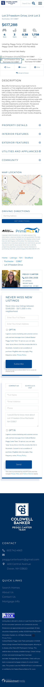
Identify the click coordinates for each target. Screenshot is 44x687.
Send (18, 464)
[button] (33, 3)
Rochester (9, 261)
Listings (13, 257)
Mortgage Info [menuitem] (11, 601)
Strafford (29, 257)
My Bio (35, 286)
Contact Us (14, 386)
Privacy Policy (21, 355)
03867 (19, 261)
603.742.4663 (14, 550)
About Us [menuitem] (7, 592)
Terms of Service (28, 474)
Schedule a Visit (30, 387)
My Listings (27, 281)
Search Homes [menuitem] (11, 587)
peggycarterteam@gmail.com (20, 559)
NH (20, 257)
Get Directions (21, 221)
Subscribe (19, 364)
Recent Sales (28, 283)
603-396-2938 (31, 278)
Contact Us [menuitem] (9, 596)
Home (4, 257)
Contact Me (27, 286)
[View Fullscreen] (5, 187)
